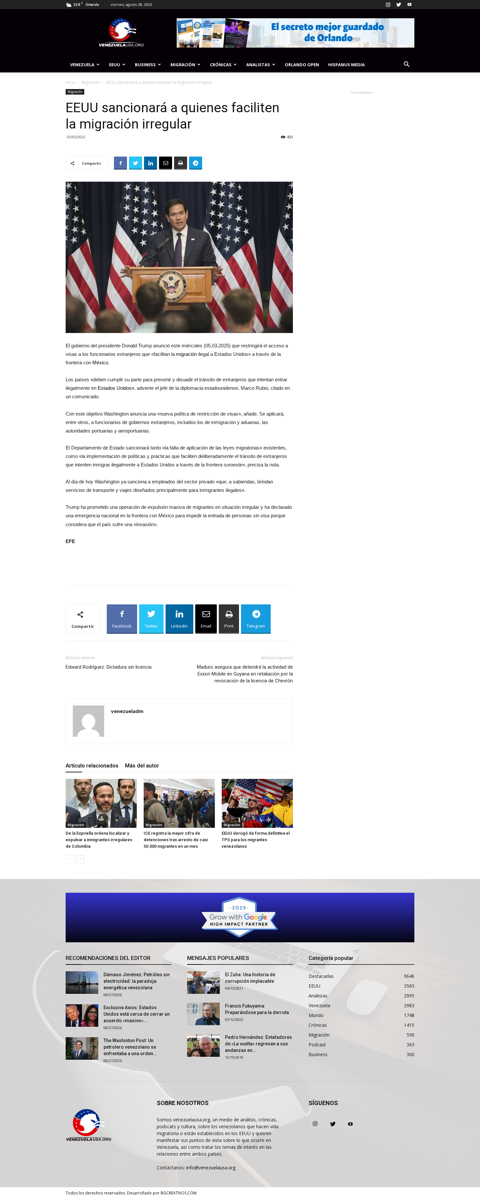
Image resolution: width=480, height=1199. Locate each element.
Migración (182, 65)
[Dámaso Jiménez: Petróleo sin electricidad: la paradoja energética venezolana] (82, 982)
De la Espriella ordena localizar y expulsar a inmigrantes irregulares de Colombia (99, 840)
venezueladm (127, 711)
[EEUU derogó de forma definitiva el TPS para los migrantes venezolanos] (257, 803)
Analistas (258, 65)
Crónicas (221, 65)
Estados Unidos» (116, 388)
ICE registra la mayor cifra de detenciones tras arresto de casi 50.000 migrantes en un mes (176, 840)
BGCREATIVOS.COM (179, 1193)
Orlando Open (302, 65)
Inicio (70, 82)
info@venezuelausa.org (210, 1167)
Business (145, 65)
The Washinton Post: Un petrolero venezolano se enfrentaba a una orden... (130, 1047)
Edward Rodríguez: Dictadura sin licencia (109, 667)
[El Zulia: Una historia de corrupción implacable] (203, 982)
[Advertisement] (179, 564)
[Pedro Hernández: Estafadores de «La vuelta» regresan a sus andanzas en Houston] (203, 1045)
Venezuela (82, 65)
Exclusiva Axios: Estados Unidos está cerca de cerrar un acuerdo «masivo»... (137, 1014)
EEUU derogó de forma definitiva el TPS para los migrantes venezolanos (256, 840)
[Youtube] (409, 4)
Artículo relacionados (92, 765)
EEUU (114, 65)
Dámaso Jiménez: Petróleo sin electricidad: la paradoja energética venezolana (137, 981)
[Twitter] (399, 4)
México (100, 362)
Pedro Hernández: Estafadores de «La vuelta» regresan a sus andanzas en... (258, 1044)
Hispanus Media (346, 65)
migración (186, 354)
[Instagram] (388, 4)
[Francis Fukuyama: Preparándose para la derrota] (203, 1014)
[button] (406, 65)
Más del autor (142, 765)
